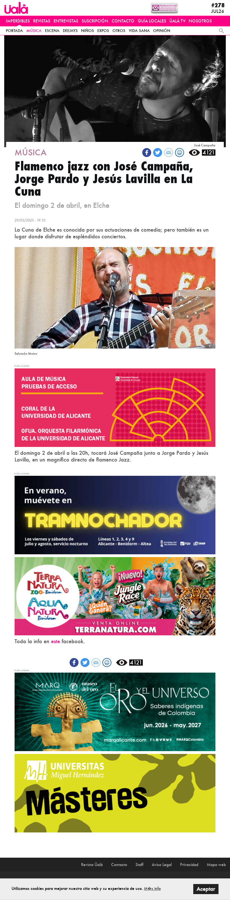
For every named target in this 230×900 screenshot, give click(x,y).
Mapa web (216, 864)
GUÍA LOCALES (152, 21)
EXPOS (103, 30)
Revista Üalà (92, 864)
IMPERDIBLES (18, 21)
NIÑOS (87, 30)
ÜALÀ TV (177, 21)
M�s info (152, 888)
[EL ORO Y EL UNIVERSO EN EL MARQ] (115, 711)
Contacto (119, 864)
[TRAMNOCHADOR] (115, 514)
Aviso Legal (162, 864)
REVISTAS (41, 21)
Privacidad (189, 864)
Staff (139, 864)
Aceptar (206, 888)
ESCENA (52, 30)
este (55, 641)
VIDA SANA (139, 30)
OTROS (118, 30)
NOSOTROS (200, 21)
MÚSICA (34, 30)
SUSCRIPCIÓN (95, 21)
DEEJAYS (70, 30)
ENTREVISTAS (66, 21)
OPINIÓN (161, 30)
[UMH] (115, 793)
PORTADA (14, 30)
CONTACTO (123, 21)
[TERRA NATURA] (115, 595)
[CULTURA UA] (115, 407)
